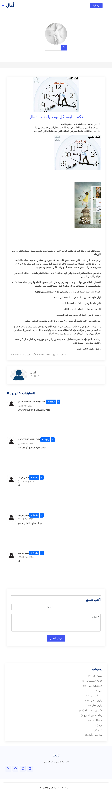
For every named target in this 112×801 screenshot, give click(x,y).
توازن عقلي (94, 705)
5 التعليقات (61, 355)
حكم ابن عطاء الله (90, 710)
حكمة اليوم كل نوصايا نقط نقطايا (56, 117)
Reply (52, 401)
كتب (98, 730)
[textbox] (56, 236)
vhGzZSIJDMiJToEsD (29, 439)
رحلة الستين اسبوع (91, 715)
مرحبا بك (96, 5)
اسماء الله (95, 675)
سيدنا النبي (95, 720)
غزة (99, 725)
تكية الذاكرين (94, 695)
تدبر (99, 690)
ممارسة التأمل (92, 735)
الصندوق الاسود (92, 685)
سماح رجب (23, 477)
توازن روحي (93, 700)
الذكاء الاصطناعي (92, 680)
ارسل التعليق (56, 638)
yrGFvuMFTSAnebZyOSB (32, 401)
